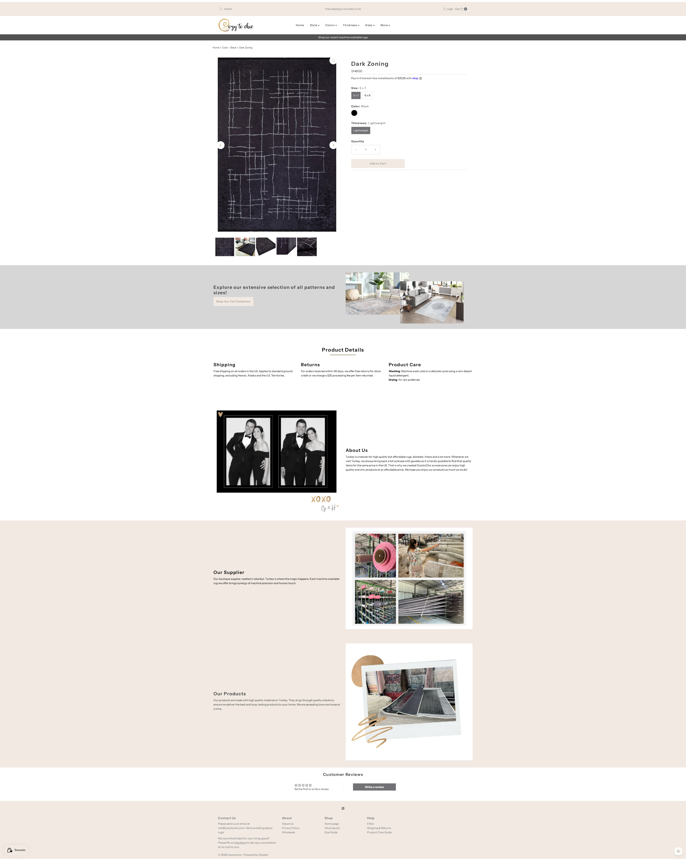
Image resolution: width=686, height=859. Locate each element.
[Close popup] (392, 406)
